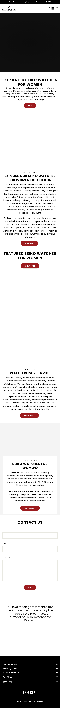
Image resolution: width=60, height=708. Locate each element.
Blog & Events (10, 672)
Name (5, 530)
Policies (7, 677)
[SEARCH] (48, 8)
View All (30, 105)
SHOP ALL (30, 265)
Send (30, 587)
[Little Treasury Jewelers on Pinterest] (35, 692)
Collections (10, 664)
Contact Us (30, 508)
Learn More (29, 415)
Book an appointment (17, 57)
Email (5, 544)
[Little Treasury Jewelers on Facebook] (28, 692)
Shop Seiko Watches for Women (21, 51)
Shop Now (29, 243)
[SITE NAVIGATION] (52, 8)
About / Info (9, 668)
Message (6, 558)
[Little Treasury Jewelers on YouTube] (31, 692)
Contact (7, 682)
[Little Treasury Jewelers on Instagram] (24, 692)
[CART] (56, 8)
